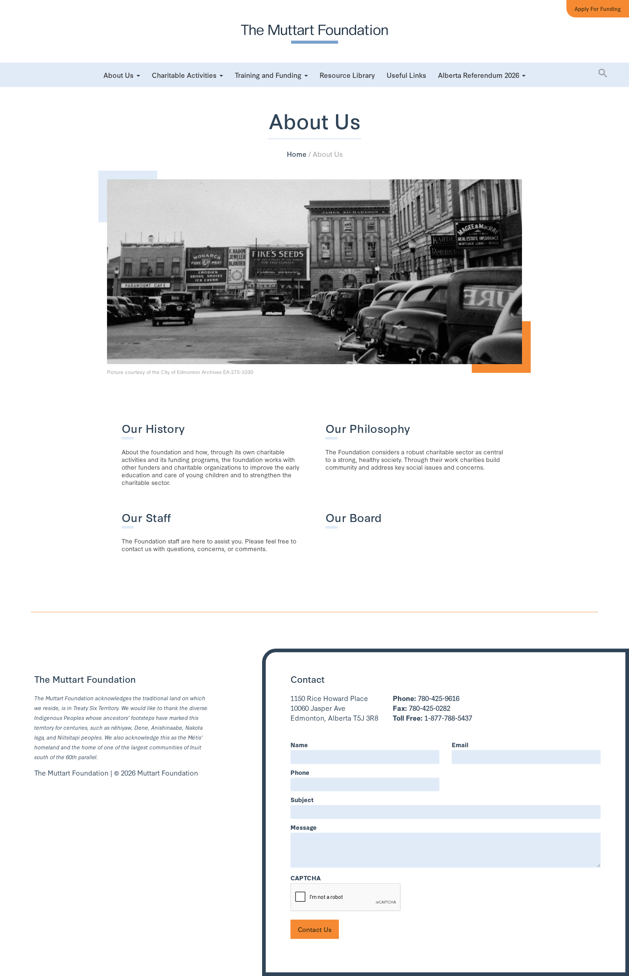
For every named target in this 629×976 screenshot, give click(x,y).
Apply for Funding (597, 8)
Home (296, 154)
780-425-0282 (421, 708)
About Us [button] (118, 75)
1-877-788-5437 (432, 717)
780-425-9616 (426, 698)
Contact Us (315, 929)
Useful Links (406, 75)
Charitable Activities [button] (184, 75)
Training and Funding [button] (268, 75)
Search (589, 101)
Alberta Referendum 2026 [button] (478, 75)
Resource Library (347, 75)
